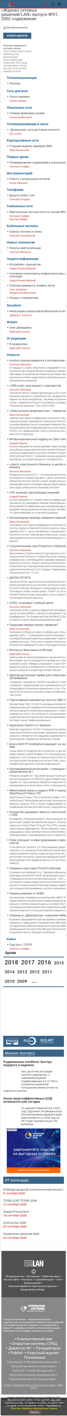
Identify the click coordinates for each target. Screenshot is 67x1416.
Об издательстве (14, 1276)
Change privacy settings (32, 1289)
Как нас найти (11, 1279)
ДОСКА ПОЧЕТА (20, 577)
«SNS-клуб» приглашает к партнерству (35, 385)
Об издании (33, 1276)
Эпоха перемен (19, 96)
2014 (10, 971)
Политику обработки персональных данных (34, 1408)
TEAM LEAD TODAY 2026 (20, 1200)
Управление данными (42, 1362)
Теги (58, 1279)
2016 (45, 962)
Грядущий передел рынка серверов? (33, 625)
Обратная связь (51, 1276)
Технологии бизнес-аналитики (32, 1366)
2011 (47, 971)
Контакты (27, 1279)
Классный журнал (43, 1353)
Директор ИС (20, 1348)
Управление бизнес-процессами (32, 1379)
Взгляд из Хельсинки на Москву (31, 650)
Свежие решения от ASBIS (26, 893)
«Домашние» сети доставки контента (34, 129)
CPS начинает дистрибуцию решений (34, 492)
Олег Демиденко (20, 327)
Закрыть (34, 1412)
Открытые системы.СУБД (34, 1343)
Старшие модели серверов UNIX (30, 146)
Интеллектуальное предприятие (32, 1375)
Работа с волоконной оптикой (29, 179)
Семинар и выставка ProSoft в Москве (35, 868)
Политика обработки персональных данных (32, 1286)
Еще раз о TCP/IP (20, 944)
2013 (22, 971)
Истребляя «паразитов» (25, 264)
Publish (17, 1353)
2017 (28, 962)
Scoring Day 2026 (14, 1223)
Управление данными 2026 (21, 1234)
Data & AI (18, 1370)
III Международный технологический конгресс (33, 1189)
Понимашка (34, 1357)
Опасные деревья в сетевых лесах (32, 285)
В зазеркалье (18, 344)
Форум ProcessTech (16, 1211)
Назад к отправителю (24, 298)
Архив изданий (32, 1283)
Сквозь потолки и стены (25, 231)
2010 (10, 981)
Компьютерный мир (34, 1339)
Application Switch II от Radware (30, 725)
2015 (59, 962)
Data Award (15, 1362)
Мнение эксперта (20, 1053)
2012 (35, 971)
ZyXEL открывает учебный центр (31, 603)
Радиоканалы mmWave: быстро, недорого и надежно (27, 1063)
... (34, 980)
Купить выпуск (17, 35)
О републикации (44, 1279)
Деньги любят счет (22, 195)
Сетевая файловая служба (27, 113)
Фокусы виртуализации (25, 248)
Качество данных (40, 1370)
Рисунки (15, 83)
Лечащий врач (48, 1348)
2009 (22, 981)
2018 (12, 962)
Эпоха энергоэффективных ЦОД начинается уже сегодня (27, 1099)
